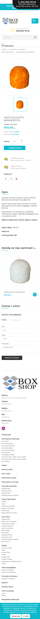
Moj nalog (19, 12)
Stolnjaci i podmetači (8, 508)
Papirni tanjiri (5, 510)
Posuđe (4, 554)
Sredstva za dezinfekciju (9, 572)
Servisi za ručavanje (7, 528)
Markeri (4, 595)
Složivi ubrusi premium (8, 506)
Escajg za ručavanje (7, 526)
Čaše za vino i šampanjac (9, 521)
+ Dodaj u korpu (14, 148)
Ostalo (4, 563)
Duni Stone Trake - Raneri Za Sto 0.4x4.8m (14, 459)
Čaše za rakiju (6, 530)
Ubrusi (3, 504)
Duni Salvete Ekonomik (8, 445)
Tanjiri (3, 550)
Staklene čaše (6, 519)
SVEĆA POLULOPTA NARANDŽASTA (14, 119)
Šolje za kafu (5, 532)
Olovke (4, 593)
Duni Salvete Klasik (7, 448)
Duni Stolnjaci (6, 461)
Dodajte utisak (12, 358)
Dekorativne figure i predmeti (10, 539)
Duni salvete (5, 441)
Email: (4, 335)
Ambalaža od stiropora (8, 578)
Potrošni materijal (7, 559)
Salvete (4, 501)
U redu (25, 616)
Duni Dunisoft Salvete (8, 450)
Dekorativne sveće (7, 537)
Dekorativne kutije (7, 535)
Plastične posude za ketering (10, 495)
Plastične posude (7, 491)
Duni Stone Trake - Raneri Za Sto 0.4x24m (14, 457)
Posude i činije (6, 552)
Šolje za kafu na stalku (8, 523)
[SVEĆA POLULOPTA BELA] (20, 271)
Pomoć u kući (5, 541)
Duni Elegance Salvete (8, 454)
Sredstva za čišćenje (8, 570)
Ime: (3, 327)
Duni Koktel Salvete (7, 443)
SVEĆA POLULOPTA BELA (14, 292)
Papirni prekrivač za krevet (9, 513)
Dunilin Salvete (6, 452)
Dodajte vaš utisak (10, 124)
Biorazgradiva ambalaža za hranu (11, 561)
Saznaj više (16, 616)
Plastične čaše (6, 488)
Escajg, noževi (6, 557)
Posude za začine (7, 548)
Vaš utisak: (5, 344)
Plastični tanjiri (6, 493)
